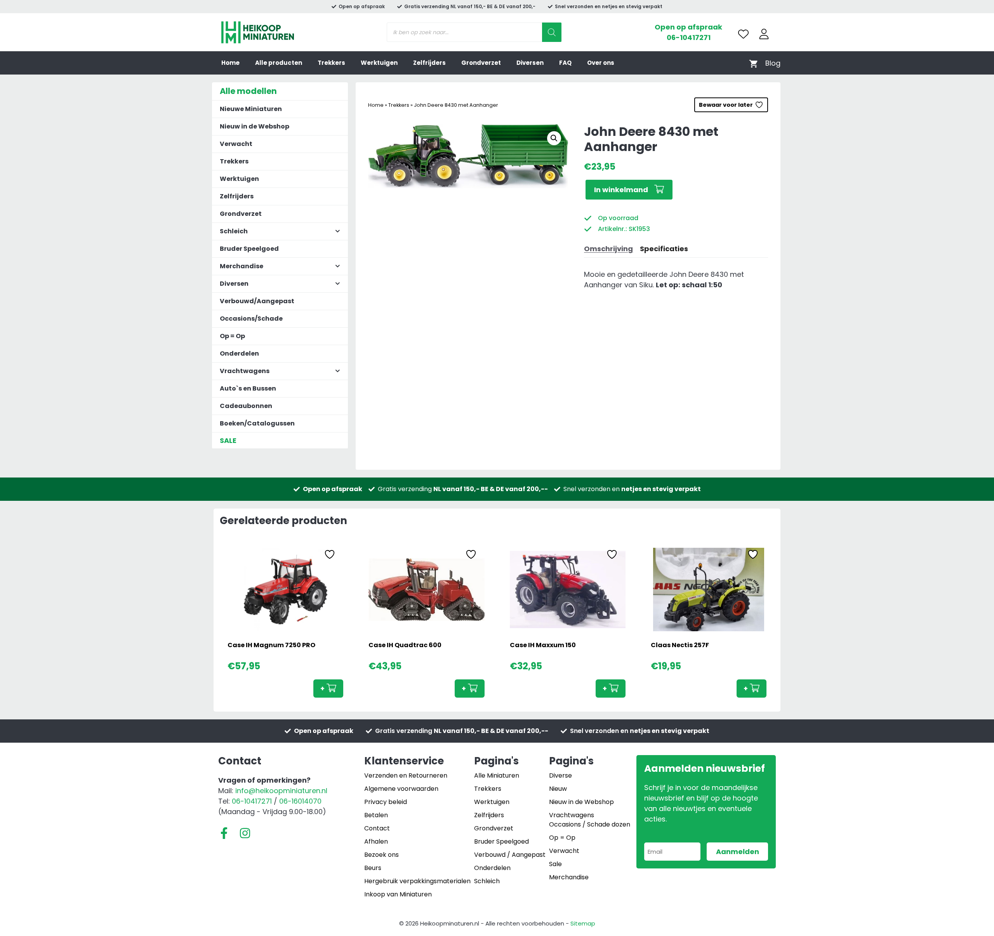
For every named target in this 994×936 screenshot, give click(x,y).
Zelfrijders (429, 63)
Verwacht (236, 143)
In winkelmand (621, 189)
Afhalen (376, 841)
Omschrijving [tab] (608, 249)
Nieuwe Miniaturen (251, 108)
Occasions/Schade (251, 318)
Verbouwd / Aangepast (510, 854)
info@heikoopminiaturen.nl (281, 790)
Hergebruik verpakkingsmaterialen (417, 881)
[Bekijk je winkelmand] (753, 63)
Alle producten (278, 63)
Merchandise (569, 877)
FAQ (565, 63)
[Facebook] (224, 833)
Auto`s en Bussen (248, 388)
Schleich (487, 881)
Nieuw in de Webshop (254, 126)
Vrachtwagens (571, 815)
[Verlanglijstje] (743, 34)
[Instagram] (245, 833)
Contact (377, 828)
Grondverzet (481, 63)
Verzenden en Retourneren (405, 775)
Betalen (376, 815)
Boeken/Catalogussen (257, 423)
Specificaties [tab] (664, 249)
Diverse (560, 775)
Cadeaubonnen (246, 405)
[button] (554, 138)
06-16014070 (300, 801)
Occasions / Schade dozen (589, 824)
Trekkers (331, 63)
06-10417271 (689, 37)
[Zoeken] (551, 32)
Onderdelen (239, 353)
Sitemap (582, 923)
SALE (228, 440)
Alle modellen (248, 91)
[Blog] (772, 63)
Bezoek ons (381, 854)
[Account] (764, 34)
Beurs (372, 867)
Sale (555, 864)
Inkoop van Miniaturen (398, 894)
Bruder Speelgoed (249, 248)
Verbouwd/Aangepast (257, 301)
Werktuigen (379, 63)
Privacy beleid (385, 801)
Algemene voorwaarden (401, 788)
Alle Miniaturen (496, 775)
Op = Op (232, 336)
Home (230, 63)
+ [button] (322, 688)
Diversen (530, 63)
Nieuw (558, 788)
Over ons (600, 63)
